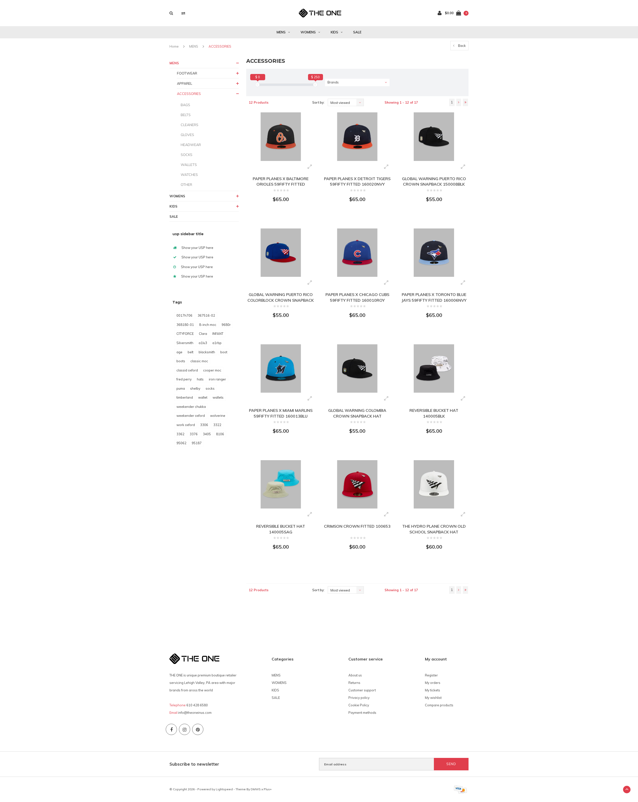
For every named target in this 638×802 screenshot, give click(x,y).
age (179, 352)
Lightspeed (224, 789)
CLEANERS (189, 125)
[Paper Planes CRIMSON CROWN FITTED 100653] (357, 484)
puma (180, 388)
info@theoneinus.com (195, 713)
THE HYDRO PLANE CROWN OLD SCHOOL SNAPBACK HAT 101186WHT (434, 529)
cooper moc (212, 370)
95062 (181, 443)
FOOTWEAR (187, 73)
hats (200, 379)
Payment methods (362, 713)
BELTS (186, 115)
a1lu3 (203, 343)
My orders (432, 683)
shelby (195, 388)
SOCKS (186, 154)
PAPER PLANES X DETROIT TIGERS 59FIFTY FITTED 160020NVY (357, 181)
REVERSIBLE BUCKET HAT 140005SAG (280, 529)
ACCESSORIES (220, 46)
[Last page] (465, 102)
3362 (180, 434)
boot (223, 352)
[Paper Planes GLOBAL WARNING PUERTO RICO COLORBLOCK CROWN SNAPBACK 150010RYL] (280, 252)
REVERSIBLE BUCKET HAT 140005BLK (433, 413)
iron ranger (217, 379)
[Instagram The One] (184, 729)
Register (431, 675)
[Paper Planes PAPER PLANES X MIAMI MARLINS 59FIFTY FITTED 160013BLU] (280, 368)
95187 (197, 443)
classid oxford (187, 370)
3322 (217, 425)
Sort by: (318, 102)
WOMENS (308, 32)
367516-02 (206, 315)
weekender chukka (191, 407)
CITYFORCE (185, 334)
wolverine (217, 416)
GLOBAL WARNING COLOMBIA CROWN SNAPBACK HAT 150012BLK (357, 413)
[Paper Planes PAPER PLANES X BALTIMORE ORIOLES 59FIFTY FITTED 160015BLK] (280, 136)
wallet (202, 397)
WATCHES (189, 174)
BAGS (185, 105)
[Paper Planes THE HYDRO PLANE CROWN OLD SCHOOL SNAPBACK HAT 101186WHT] (433, 484)
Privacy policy (359, 698)
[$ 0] (257, 84)
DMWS (256, 789)
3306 (204, 425)
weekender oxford (190, 416)
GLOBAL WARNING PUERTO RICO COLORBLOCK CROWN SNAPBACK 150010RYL (280, 297)
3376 (194, 434)
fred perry (184, 379)
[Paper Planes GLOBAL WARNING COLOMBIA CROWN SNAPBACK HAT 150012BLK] (357, 368)
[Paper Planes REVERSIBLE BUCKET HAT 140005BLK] (433, 368)
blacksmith (207, 352)
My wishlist (433, 698)
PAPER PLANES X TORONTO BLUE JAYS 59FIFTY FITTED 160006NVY (434, 297)
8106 (220, 434)
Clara (203, 334)
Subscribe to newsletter (194, 764)
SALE (357, 32)
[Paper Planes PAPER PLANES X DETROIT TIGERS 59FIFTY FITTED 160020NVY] (357, 136)
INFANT (217, 334)
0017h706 (184, 315)
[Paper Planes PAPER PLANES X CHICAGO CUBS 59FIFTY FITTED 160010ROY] (357, 252)
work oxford (185, 425)
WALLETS (189, 164)
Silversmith (184, 343)
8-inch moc (207, 325)
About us (355, 675)
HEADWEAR (191, 145)
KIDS (334, 32)
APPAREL (184, 83)
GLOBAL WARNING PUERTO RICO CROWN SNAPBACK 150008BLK (434, 181)
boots (180, 361)
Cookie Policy (358, 705)
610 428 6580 (197, 705)
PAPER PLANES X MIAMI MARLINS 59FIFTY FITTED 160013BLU (281, 413)
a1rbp (217, 343)
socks (210, 388)
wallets (218, 397)
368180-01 (185, 325)
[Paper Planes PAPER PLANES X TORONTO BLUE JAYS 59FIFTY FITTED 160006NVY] (433, 252)
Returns (354, 683)
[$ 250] (315, 84)
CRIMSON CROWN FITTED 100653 (357, 526)
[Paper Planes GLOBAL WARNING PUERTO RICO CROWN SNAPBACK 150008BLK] (433, 136)
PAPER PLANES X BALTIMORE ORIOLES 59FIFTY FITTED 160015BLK (281, 181)
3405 (207, 434)
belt (190, 352)
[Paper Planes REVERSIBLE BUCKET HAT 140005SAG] (280, 484)
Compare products (439, 705)
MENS (281, 32)
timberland (184, 397)
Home (174, 46)
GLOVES (187, 135)
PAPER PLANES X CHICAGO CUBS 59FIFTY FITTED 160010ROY (357, 297)
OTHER (186, 184)
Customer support (362, 690)
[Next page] (458, 102)
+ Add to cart (277, 218)
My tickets (432, 690)
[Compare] (183, 13)
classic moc (199, 361)
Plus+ (268, 789)
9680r (226, 325)
